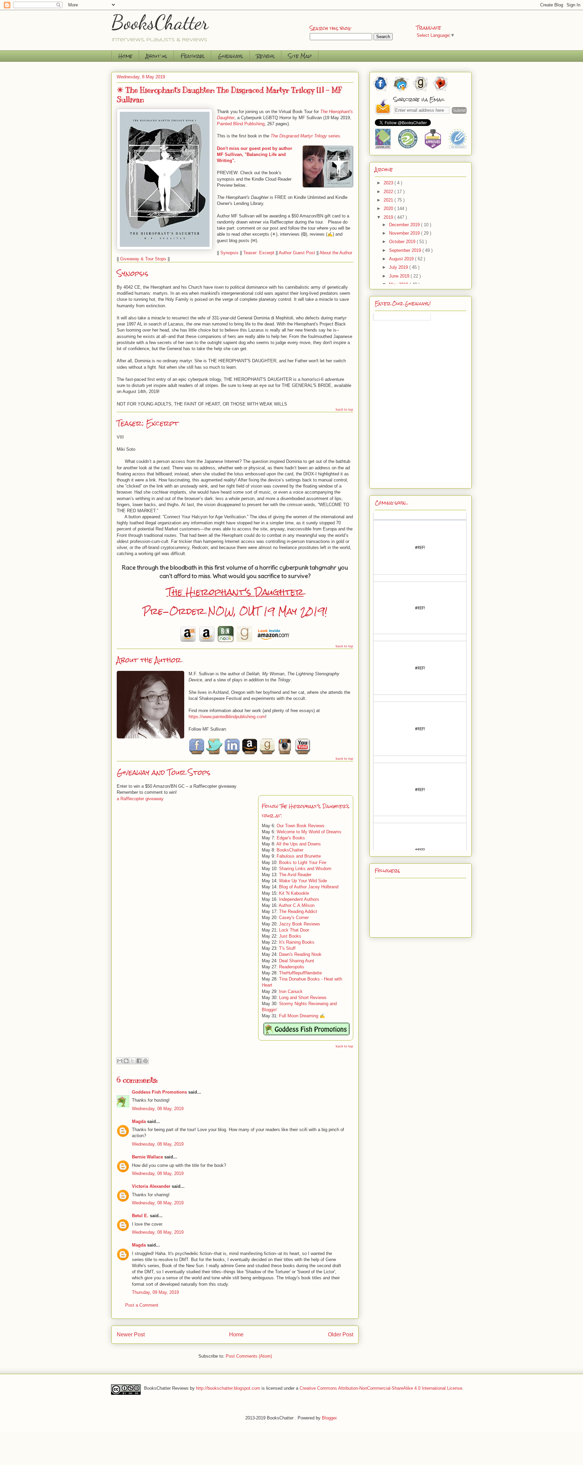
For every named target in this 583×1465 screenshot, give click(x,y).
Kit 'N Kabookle (294, 893)
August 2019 (402, 258)
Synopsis (229, 252)
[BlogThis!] (126, 1060)
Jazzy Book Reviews (299, 923)
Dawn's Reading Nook (300, 954)
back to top (344, 409)
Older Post (340, 1334)
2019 (389, 217)
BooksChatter (160, 22)
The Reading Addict (298, 911)
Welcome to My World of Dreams (309, 831)
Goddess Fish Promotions (159, 1092)
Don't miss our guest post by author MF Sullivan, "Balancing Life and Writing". (254, 154)
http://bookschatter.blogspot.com (228, 1388)
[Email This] (119, 1060)
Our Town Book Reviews (301, 825)
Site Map (300, 56)
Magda (139, 1121)
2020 (389, 208)
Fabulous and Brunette (299, 856)
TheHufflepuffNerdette (300, 972)
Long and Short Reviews (303, 997)
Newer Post (131, 1334)
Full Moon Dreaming (298, 1015)
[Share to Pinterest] (145, 1060)
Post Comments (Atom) (249, 1356)
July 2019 (399, 267)
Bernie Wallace (147, 1156)
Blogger (329, 1417)
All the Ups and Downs (298, 843)
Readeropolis (291, 966)
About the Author (336, 252)
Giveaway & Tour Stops (143, 258)
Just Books (290, 936)
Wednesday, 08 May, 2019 (158, 1108)
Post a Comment (141, 1305)
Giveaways (230, 56)
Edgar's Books (291, 837)
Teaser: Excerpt (258, 252)
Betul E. (140, 1215)
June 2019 (400, 276)
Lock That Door (294, 930)
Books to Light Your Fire (302, 862)
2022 (389, 191)
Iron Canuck (291, 991)
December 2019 (405, 224)
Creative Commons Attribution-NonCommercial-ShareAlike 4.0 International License (381, 1388)
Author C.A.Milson (296, 905)
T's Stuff (287, 948)
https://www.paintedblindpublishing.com (227, 716)
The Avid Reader (295, 874)
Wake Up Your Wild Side (303, 880)
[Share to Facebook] (139, 1060)
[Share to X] (132, 1060)
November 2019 (405, 233)
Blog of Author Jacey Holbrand (308, 886)
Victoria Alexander (151, 1186)
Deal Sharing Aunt (296, 960)
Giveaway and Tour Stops (163, 772)
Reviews (265, 56)
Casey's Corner (294, 917)
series (305, 135)
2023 (389, 182)
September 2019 (405, 250)
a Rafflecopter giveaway (140, 798)
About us (156, 56)
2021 (389, 200)
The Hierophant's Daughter (235, 591)
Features (192, 56)
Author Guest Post (297, 252)
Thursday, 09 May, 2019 (155, 1292)
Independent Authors (299, 899)
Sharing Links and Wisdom (305, 868)
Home (125, 56)
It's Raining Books (296, 942)
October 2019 (403, 241)
